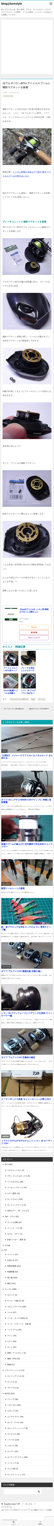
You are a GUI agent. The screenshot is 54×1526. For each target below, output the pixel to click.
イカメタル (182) (14, 1405)
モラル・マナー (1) (14, 1234)
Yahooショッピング (34, 637)
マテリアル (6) (13, 1388)
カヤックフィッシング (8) (17, 1428)
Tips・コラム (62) (12, 1216)
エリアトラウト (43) (15, 1417)
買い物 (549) (12, 1278)
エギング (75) (12, 1411)
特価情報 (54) (12, 1272)
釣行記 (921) (10, 1393)
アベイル (42, 699)
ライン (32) (11, 1336)
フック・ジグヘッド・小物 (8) (19, 1324)
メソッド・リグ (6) (14, 1228)
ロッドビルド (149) (15, 1199)
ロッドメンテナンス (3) (16, 1205)
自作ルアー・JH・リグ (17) (18, 1211)
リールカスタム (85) (15, 1182)
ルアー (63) (11, 1341)
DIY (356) (8, 1164)
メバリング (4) (13, 1463)
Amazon (34, 627)
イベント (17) (12, 1254)
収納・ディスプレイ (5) (16, 1353)
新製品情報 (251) (14, 1266)
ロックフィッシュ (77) (16, 1475)
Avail (33, 699)
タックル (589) (11, 1289)
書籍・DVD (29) (13, 1359)
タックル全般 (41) (14, 1222)
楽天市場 (34, 632)
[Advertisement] (27, 47)
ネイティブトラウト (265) (17, 1457)
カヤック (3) (12, 1295)
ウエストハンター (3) (15, 1170)
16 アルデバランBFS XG (19, 699)
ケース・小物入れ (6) (15, 1301)
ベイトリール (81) (14, 1330)
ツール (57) (11, 1312)
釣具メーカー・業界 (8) (16, 1240)
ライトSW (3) (12, 1469)
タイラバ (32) (12, 1451)
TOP (12, 1504)
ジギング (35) (12, 1446)
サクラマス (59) (13, 1434)
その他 (7, 1245)
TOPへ (40, 1524)
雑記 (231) (11, 1283)
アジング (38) (12, 1399)
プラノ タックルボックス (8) (18, 1176)
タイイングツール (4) (15, 1376)
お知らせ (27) (12, 1260)
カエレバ (27, 618)
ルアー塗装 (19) (13, 1193)
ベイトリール (8, 96)
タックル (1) (12, 1382)
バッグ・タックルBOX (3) (17, 1318)
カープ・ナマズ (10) (15, 1422)
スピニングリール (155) (16, 1307)
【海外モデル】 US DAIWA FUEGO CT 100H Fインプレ (40, 709)
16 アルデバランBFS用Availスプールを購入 (15, 709)
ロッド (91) (11, 1347)
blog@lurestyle (11, 3)
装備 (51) (11, 1365)
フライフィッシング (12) (14, 1370)
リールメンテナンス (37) (17, 1187)
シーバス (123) (13, 1440)
